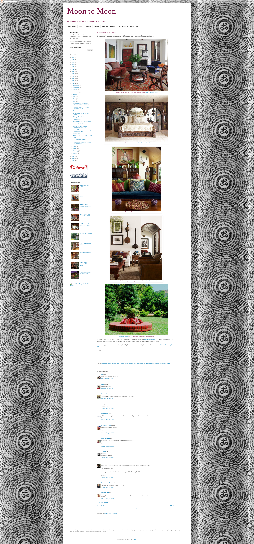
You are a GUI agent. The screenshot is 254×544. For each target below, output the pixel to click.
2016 (73, 74)
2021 (73, 62)
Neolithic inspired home (86, 233)
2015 (73, 76)
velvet (165, 363)
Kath (102, 384)
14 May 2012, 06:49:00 (107, 457)
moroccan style (153, 363)
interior (138, 363)
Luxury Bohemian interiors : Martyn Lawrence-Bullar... (82, 130)
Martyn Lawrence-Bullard (143, 142)
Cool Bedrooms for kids (79, 139)
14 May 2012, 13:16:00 (107, 477)
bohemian (108, 363)
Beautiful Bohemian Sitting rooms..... (82, 121)
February (75, 151)
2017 (73, 71)
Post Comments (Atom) (110, 513)
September (76, 92)
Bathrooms (105, 26)
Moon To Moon (72, 26)
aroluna (103, 451)
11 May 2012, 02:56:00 (107, 433)
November (76, 87)
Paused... (75, 111)
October (75, 89)
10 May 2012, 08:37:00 (107, 420)
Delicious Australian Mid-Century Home (85, 224)
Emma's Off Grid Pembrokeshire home (85, 205)
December (76, 85)
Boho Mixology (105, 438)
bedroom (104, 363)
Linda (102, 463)
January (75, 153)
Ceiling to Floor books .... (79, 117)
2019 (73, 67)
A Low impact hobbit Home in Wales (85, 272)
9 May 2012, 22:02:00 (107, 398)
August (75, 94)
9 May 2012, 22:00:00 (107, 388)
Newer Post (100, 506)
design (130, 363)
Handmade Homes (123, 26)
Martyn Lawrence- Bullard (151, 92)
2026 (73, 57)
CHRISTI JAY (105, 492)
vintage (168, 363)
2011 (73, 156)
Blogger (134, 539)
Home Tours (88, 26)
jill (102, 374)
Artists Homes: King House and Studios (85, 215)
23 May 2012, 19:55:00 (107, 499)
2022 (73, 60)
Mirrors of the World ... (79, 124)
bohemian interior (124, 363)
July (74, 96)
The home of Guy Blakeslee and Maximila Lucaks (81, 107)
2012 (73, 83)
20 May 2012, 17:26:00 (107, 487)
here (146, 211)
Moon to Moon (91, 11)
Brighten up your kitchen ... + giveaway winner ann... (80, 126)
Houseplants (76, 133)
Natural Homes (134, 26)
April (74, 146)
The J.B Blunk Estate (85, 252)
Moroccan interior (144, 363)
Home (136, 506)
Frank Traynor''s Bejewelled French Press (85, 264)
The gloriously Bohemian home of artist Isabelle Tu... (82, 142)
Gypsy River (104, 413)
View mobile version (136, 509)
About (80, 26)
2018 (73, 69)
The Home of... (77, 119)
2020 (73, 64)
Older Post (172, 506)
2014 (73, 78)
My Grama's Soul (106, 425)
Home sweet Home (106, 483)
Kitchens (112, 26)
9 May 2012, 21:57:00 (107, 379)
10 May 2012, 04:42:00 (107, 408)
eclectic (134, 363)
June (74, 99)
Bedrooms (96, 26)
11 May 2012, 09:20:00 (107, 446)
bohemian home (115, 363)
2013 (73, 80)
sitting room (160, 363)
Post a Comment (103, 502)
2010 (73, 158)
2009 (73, 161)
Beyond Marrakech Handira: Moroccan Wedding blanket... (81, 104)
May (74, 101)
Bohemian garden (123, 336)
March (75, 148)
